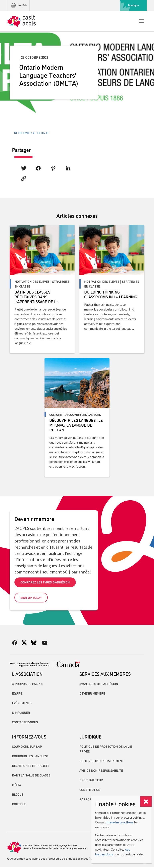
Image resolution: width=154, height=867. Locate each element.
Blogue (17, 794)
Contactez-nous (25, 722)
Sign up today (31, 597)
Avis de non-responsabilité (101, 770)
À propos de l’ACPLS (27, 683)
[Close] (146, 801)
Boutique (133, 5)
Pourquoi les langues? (30, 756)
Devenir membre (92, 693)
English (22, 5)
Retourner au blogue (31, 132)
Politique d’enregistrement (101, 761)
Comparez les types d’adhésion (45, 582)
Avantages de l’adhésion (98, 683)
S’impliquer (21, 712)
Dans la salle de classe (31, 775)
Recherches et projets (30, 765)
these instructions (119, 822)
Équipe (17, 693)
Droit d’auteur (91, 780)
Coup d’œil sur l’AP (27, 746)
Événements (21, 703)
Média (16, 784)
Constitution (89, 789)
